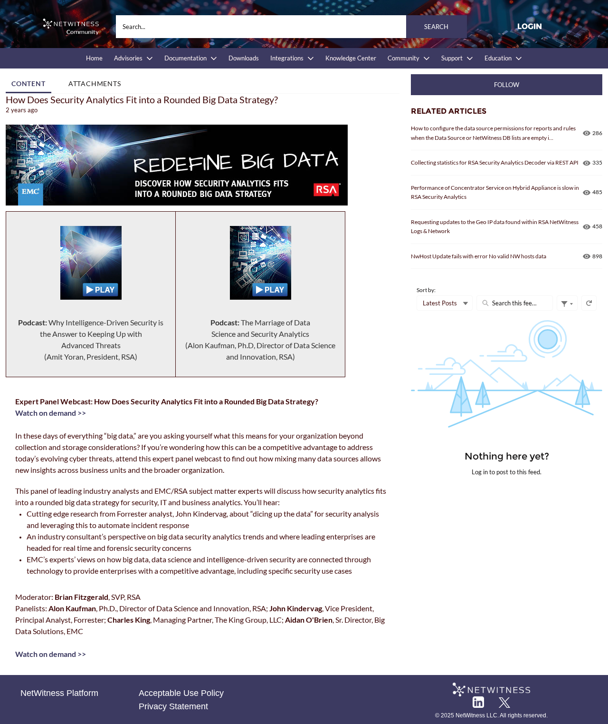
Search (436, 26)
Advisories (128, 58)
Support (452, 58)
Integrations (287, 58)
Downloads (243, 58)
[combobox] (291, 26)
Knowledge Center (350, 58)
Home (94, 58)
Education (498, 58)
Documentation (185, 58)
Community (403, 58)
